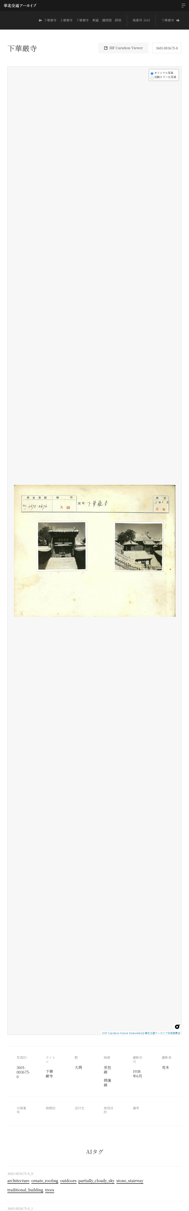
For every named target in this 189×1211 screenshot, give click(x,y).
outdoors (68, 1180)
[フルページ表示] (13, 89)
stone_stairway (129, 1180)
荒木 (165, 1067)
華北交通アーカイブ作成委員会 (162, 1033)
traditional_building (25, 1190)
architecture (18, 1180)
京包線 (107, 1070)
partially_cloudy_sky (96, 1180)
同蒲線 (107, 1083)
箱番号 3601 (141, 20)
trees (49, 1190)
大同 (78, 1067)
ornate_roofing (44, 1180)
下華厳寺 (167, 20)
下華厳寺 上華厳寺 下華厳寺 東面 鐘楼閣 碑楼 (82, 20)
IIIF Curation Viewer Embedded (122, 1033)
